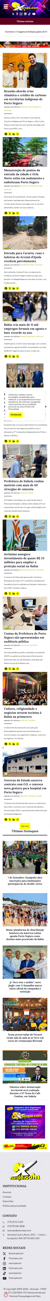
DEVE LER (23, 107)
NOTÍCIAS (7, 110)
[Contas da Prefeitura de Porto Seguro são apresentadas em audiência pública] (25, 613)
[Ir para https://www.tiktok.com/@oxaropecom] (25, 1273)
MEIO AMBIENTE (34, 107)
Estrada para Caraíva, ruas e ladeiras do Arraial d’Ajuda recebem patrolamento (24, 257)
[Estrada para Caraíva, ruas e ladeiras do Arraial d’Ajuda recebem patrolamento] (25, 233)
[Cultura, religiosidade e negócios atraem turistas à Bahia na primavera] (25, 688)
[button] (44, 6)
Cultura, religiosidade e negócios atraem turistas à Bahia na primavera (22, 712)
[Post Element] (25, 866)
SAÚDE (30, 493)
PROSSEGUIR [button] (16, 415)
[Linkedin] (13, 134)
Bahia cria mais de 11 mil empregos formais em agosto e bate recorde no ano (25, 328)
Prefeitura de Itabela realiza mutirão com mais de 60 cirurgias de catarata (24, 485)
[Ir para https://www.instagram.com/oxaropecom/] (25, 1263)
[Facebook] (6, 134)
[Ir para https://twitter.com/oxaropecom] (25, 1254)
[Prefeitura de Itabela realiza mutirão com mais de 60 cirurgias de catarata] (25, 461)
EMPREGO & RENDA (27, 336)
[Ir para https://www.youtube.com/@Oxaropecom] (25, 1278)
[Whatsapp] (17, 134)
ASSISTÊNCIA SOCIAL (27, 570)
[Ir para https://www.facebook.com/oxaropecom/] (25, 1258)
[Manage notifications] (6, 1295)
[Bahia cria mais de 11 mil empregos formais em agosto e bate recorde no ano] (25, 306)
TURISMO (32, 720)
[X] (9, 134)
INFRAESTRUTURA (35, 186)
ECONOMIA (24, 645)
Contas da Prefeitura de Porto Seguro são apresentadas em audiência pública (25, 637)
